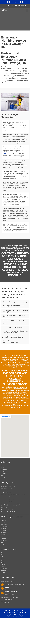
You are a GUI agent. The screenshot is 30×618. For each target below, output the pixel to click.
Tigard (2, 562)
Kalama (3, 534)
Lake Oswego (4, 564)
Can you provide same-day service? (13, 327)
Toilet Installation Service (7, 507)
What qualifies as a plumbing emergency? (15, 302)
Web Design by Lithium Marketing (17, 612)
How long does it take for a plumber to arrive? (13, 316)
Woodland (3, 532)
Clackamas (4, 566)
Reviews (3, 471)
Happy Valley (4, 568)
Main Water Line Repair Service (9, 500)
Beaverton (3, 558)
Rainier (3, 572)
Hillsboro (3, 556)
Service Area (4, 469)
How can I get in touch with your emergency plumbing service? (12, 341)
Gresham (3, 554)
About (2, 467)
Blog (2, 475)
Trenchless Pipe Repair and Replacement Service (13, 494)
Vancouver (3, 520)
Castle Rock (4, 540)
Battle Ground (4, 526)
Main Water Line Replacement (8, 502)
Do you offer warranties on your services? (15, 324)
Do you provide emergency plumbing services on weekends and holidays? (13, 336)
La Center (3, 530)
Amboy (3, 544)
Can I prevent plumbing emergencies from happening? (15, 311)
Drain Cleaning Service (6, 488)
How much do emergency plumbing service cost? (13, 306)
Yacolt (2, 542)
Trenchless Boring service (7, 509)
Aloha (2, 560)
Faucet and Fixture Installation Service (10, 506)
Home (2, 465)
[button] (27, 10)
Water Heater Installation (7, 498)
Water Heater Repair (6, 496)
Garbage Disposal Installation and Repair (11, 504)
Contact (3, 477)
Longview (3, 538)
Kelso (2, 536)
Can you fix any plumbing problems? (13, 320)
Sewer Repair (4, 490)
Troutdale (3, 570)
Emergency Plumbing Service (8, 486)
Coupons (3, 473)
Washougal (4, 524)
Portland (3, 552)
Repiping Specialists (6, 492)
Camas (3, 522)
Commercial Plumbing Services (8, 511)
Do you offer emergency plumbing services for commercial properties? (15, 331)
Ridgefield (3, 528)
